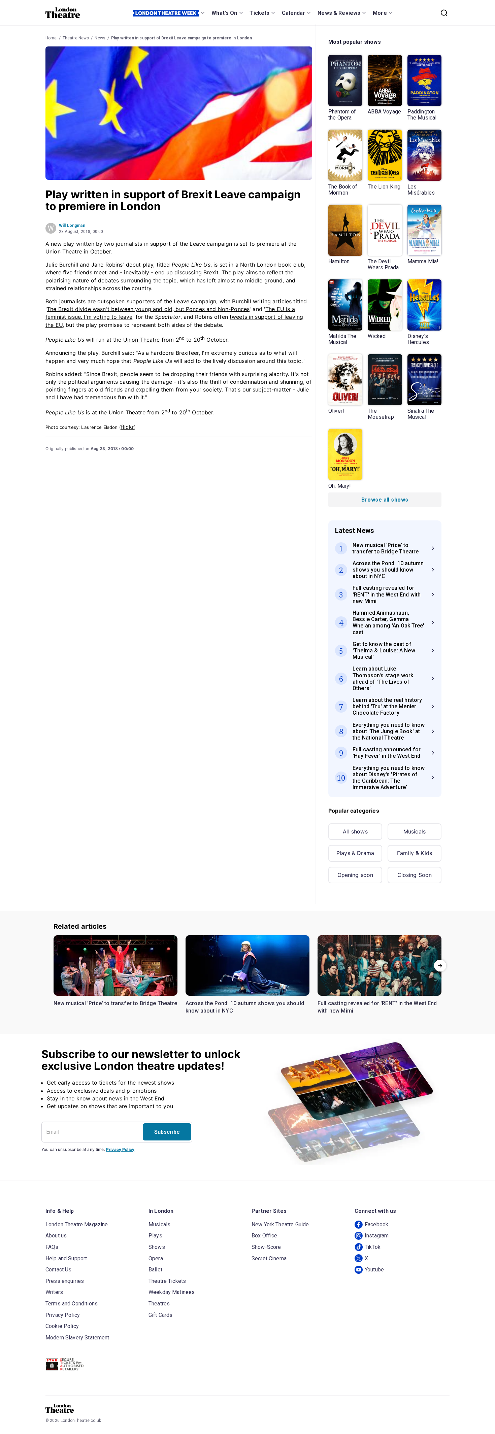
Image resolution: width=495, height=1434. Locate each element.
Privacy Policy (120, 1149)
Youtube (374, 1269)
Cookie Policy (62, 1326)
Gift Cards (160, 1315)
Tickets (259, 13)
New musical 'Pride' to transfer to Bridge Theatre (115, 1003)
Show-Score (266, 1247)
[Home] (62, 12)
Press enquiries (64, 1281)
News (100, 38)
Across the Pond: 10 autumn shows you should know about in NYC (245, 1007)
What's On (224, 13)
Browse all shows (384, 500)
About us (56, 1235)
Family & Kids (414, 853)
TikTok (373, 1247)
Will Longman (72, 225)
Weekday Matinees (171, 1292)
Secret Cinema (269, 1258)
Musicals (414, 831)
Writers (54, 1292)
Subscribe (167, 1132)
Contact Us (58, 1269)
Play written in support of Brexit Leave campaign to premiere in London (181, 38)
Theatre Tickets (167, 1281)
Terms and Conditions (71, 1303)
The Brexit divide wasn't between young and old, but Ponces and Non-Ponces (148, 309)
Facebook (376, 1224)
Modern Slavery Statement (77, 1337)
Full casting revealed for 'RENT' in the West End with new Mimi (377, 1007)
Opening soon (355, 875)
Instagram (377, 1235)
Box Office (264, 1235)
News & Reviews (339, 13)
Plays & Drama (355, 853)
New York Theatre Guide (280, 1224)
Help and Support (66, 1258)
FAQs (52, 1247)
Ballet (155, 1269)
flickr (127, 426)
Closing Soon (414, 875)
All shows (355, 831)
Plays (155, 1235)
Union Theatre (63, 251)
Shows (156, 1247)
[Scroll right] (440, 965)
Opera (155, 1258)
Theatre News (76, 38)
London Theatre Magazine (76, 1224)
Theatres (159, 1303)
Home (51, 38)
